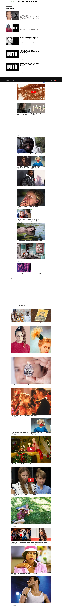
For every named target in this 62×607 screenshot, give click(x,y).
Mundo (23, 1)
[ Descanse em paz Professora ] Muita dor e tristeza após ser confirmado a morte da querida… (29, 38)
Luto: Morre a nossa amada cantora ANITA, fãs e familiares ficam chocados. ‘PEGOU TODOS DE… (29, 64)
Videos (36, 1)
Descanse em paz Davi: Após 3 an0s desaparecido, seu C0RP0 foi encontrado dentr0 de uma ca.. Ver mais (28, 13)
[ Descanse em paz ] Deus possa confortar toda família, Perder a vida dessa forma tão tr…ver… (30, 26)
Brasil (19, 1)
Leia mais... (22, 46)
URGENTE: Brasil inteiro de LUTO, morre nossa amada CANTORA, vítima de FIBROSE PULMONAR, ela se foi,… (29, 51)
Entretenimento (27, 1)
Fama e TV (32, 1)
